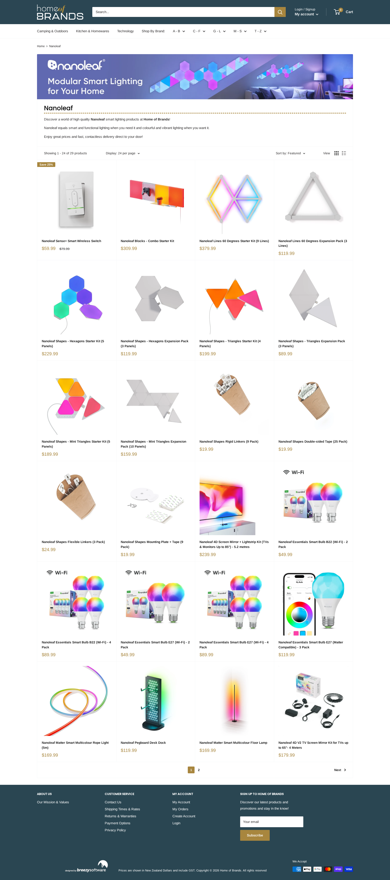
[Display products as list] (344, 153)
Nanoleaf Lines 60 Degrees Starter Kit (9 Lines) (234, 241)
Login (176, 823)
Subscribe (255, 835)
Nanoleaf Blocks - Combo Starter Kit (147, 241)
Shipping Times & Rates (122, 809)
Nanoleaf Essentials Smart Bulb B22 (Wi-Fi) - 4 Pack (76, 644)
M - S (238, 31)
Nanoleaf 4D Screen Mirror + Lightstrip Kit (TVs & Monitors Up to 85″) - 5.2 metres (234, 544)
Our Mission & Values (53, 802)
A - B (176, 31)
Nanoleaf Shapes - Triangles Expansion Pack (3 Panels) (312, 343)
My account (305, 14)
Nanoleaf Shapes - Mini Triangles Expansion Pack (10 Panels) (153, 444)
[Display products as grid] (336, 153)
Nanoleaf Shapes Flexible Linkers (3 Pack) (73, 542)
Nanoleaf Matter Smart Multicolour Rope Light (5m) (75, 745)
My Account (181, 802)
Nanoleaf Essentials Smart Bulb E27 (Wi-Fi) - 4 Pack (234, 644)
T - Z (258, 31)
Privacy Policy (115, 830)
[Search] (280, 12)
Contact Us (113, 802)
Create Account (183, 816)
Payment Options (117, 823)
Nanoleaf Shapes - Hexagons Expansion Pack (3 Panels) (154, 343)
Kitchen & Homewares (92, 31)
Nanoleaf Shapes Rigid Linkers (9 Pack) (229, 441)
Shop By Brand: (153, 31)
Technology (125, 31)
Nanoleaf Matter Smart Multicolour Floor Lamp (233, 742)
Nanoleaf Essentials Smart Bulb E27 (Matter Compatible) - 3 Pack (311, 644)
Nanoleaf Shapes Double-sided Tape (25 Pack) (313, 441)
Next (337, 770)
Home (41, 46)
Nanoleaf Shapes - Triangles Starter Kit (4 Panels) (230, 343)
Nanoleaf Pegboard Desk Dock (143, 742)
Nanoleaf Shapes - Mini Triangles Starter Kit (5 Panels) (76, 444)
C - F (196, 31)
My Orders (180, 809)
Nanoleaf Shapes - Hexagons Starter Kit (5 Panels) (73, 343)
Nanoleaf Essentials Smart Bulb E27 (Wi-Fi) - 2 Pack (155, 644)
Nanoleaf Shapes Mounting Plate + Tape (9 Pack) (152, 544)
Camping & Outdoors (52, 31)
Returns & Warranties (120, 816)
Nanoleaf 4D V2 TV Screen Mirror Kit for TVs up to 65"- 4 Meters (313, 745)
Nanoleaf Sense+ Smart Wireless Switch (71, 241)
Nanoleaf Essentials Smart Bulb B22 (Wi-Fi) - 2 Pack (313, 544)
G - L (217, 31)
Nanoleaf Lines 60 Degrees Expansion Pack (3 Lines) (313, 243)
